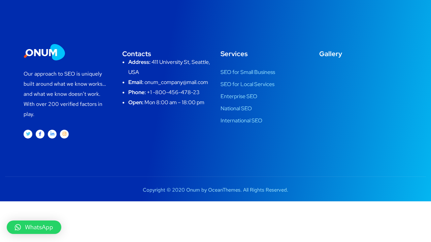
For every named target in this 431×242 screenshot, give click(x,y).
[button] (34, 227)
